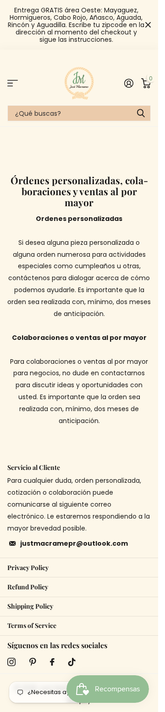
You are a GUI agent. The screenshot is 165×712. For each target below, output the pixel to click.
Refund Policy (27, 586)
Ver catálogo (12, 83)
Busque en (141, 113)
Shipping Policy (30, 606)
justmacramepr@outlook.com (74, 543)
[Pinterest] (32, 662)
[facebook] (52, 662)
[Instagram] (11, 662)
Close (148, 25)
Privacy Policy (28, 567)
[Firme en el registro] (128, 83)
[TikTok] (72, 662)
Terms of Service (31, 625)
